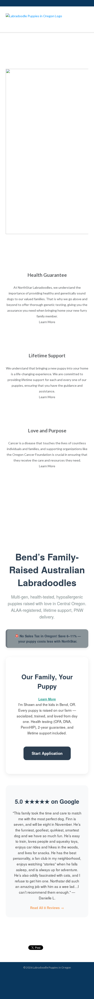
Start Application (47, 753)
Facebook (56, 976)
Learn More (47, 322)
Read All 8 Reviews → (47, 907)
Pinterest (43, 976)
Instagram (37, 976)
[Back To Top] (82, 987)
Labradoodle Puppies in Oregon (52, 967)
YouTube (50, 976)
